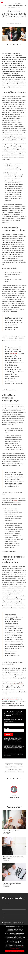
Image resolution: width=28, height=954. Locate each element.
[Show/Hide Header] (2, 2)
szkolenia (20, 771)
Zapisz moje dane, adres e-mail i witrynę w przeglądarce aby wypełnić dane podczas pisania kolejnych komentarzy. (13, 924)
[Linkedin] (10, 44)
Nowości (10, 5)
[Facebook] (20, 44)
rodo (20, 769)
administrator (9, 764)
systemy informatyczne (10, 771)
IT (7, 5)
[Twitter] (17, 44)
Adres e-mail (7, 728)
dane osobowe (18, 764)
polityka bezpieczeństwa (11, 766)
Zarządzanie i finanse (18, 5)
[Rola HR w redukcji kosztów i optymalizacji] (14, 819)
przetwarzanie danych (11, 769)
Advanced (11, 354)
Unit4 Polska (18, 3)
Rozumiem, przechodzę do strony (14, 951)
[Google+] (13, 44)
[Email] (7, 44)
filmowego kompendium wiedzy (10, 699)
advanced (13, 500)
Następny (17, 23)
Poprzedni (11, 23)
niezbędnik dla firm (16, 684)
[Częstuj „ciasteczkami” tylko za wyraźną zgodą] (14, 872)
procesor (21, 766)
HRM (5, 5)
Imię (5, 722)
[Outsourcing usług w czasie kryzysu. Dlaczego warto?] (14, 845)
